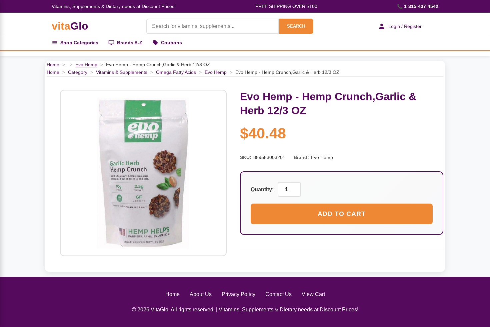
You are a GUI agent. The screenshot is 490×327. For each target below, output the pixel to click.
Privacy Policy (238, 294)
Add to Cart (342, 213)
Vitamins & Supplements (121, 72)
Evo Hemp (86, 64)
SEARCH (296, 26)
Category (77, 72)
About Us (201, 294)
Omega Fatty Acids (176, 72)
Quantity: (262, 189)
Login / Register (405, 26)
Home (53, 64)
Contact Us (278, 294)
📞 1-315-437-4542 (417, 6)
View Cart (313, 294)
